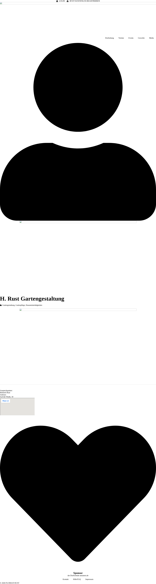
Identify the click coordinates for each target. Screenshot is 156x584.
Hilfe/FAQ (77, 579)
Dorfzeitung (109, 38)
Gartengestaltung (8, 305)
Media (151, 38)
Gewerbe (141, 38)
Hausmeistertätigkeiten (34, 305)
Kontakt (66, 579)
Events (130, 38)
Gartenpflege (20, 305)
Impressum (89, 579)
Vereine (121, 38)
